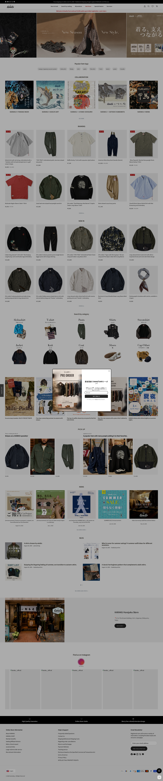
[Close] (109, 371)
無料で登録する (96, 396)
